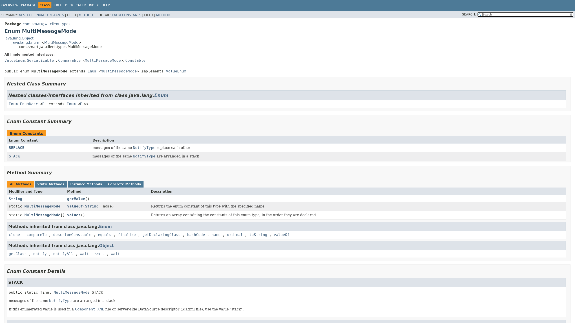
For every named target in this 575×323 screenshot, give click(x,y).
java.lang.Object (18, 38)
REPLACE (16, 148)
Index (94, 5)
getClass (18, 254)
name (216, 235)
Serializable (40, 60)
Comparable (69, 60)
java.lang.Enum (25, 42)
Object (106, 245)
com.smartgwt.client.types (46, 24)
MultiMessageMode (61, 42)
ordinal (235, 235)
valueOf (75, 206)
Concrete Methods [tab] (124, 184)
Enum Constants (49, 15)
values (74, 215)
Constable (135, 60)
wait (84, 254)
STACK (14, 156)
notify (40, 254)
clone (14, 235)
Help (106, 5)
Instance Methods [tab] (86, 184)
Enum (92, 71)
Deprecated (75, 5)
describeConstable (72, 235)
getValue (76, 199)
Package (28, 5)
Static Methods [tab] (50, 184)
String (15, 199)
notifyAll (63, 254)
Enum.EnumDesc (23, 104)
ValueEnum (14, 60)
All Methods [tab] (20, 184)
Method (86, 15)
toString (258, 235)
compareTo (37, 235)
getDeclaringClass (161, 235)
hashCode (196, 235)
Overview (9, 5)
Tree (58, 5)
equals (104, 235)
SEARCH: (469, 14)
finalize (127, 235)
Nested (25, 15)
